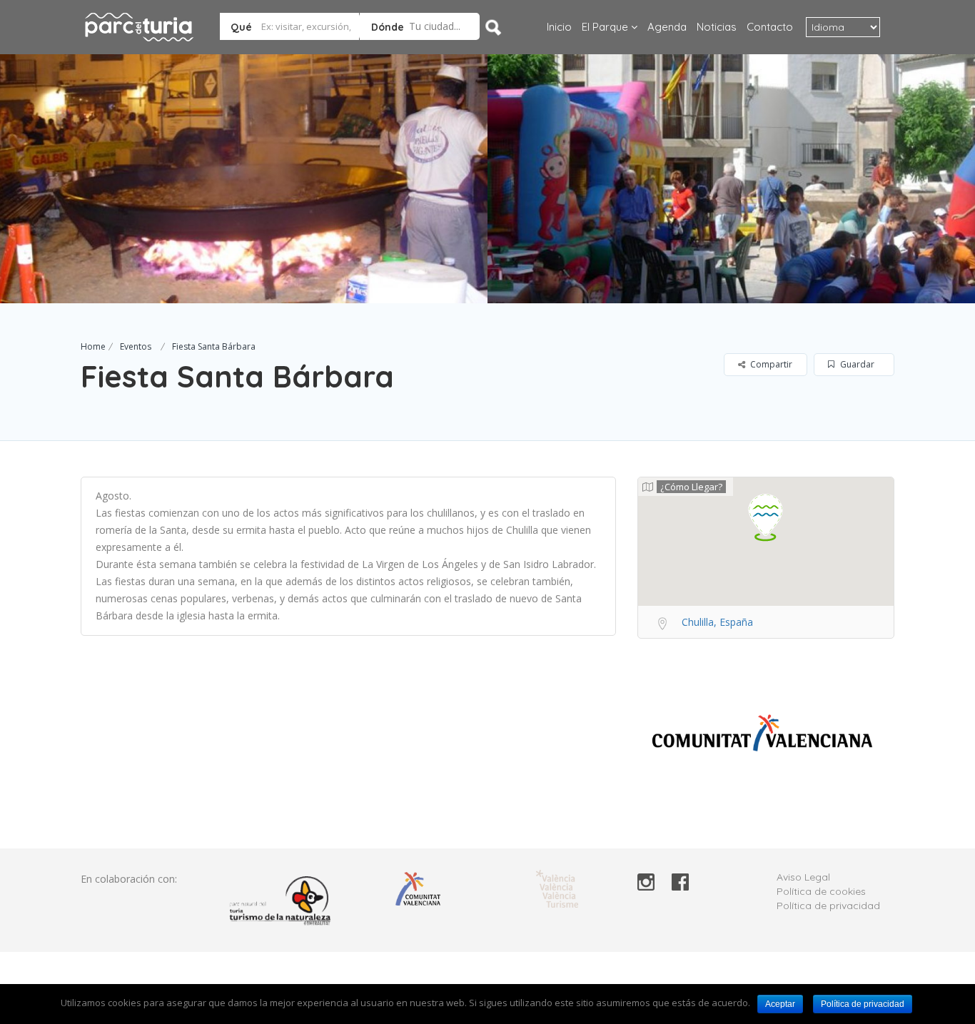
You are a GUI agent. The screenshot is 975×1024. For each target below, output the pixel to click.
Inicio (559, 27)
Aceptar (780, 1004)
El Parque (605, 27)
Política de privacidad (828, 905)
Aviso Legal (803, 877)
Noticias (717, 27)
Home (93, 346)
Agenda (667, 27)
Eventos (135, 346)
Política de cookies (821, 891)
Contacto (770, 27)
